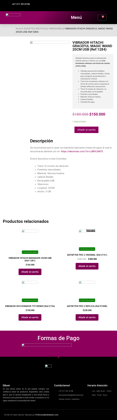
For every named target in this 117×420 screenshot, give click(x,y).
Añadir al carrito (86, 129)
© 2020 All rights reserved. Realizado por (31, 415)
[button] (19, 4)
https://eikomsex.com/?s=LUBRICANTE (82, 151)
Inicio (18, 28)
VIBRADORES (56, 28)
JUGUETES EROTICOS (35, 28)
